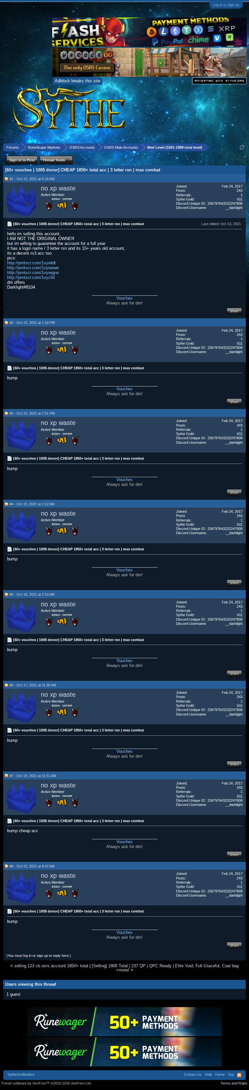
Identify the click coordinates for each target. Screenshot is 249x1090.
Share (234, 311)
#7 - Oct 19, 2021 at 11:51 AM (32, 776)
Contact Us (193, 1074)
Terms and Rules (233, 1083)
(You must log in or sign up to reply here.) (38, 956)
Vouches (124, 298)
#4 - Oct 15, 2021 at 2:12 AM (31, 504)
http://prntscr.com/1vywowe (33, 267)
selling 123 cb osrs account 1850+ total (51, 965)
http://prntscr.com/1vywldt (31, 262)
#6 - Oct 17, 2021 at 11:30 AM (32, 685)
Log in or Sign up (226, 5)
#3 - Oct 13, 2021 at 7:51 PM (32, 413)
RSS (239, 1075)
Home (220, 1074)
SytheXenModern (21, 1074)
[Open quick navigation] (242, 147)
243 (240, 190)
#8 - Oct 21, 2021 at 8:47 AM (31, 866)
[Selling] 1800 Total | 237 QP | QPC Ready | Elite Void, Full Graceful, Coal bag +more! (165, 967)
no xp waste (58, 188)
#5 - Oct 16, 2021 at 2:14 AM (31, 594)
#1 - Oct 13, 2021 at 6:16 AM (31, 179)
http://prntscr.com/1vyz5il (31, 277)
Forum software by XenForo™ (46, 1083)
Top (231, 1074)
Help (208, 1074)
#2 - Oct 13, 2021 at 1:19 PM (32, 323)
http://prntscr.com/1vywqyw (33, 272)
